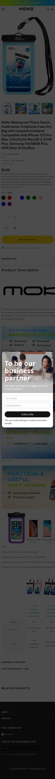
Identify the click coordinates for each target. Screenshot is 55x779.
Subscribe (27, 414)
